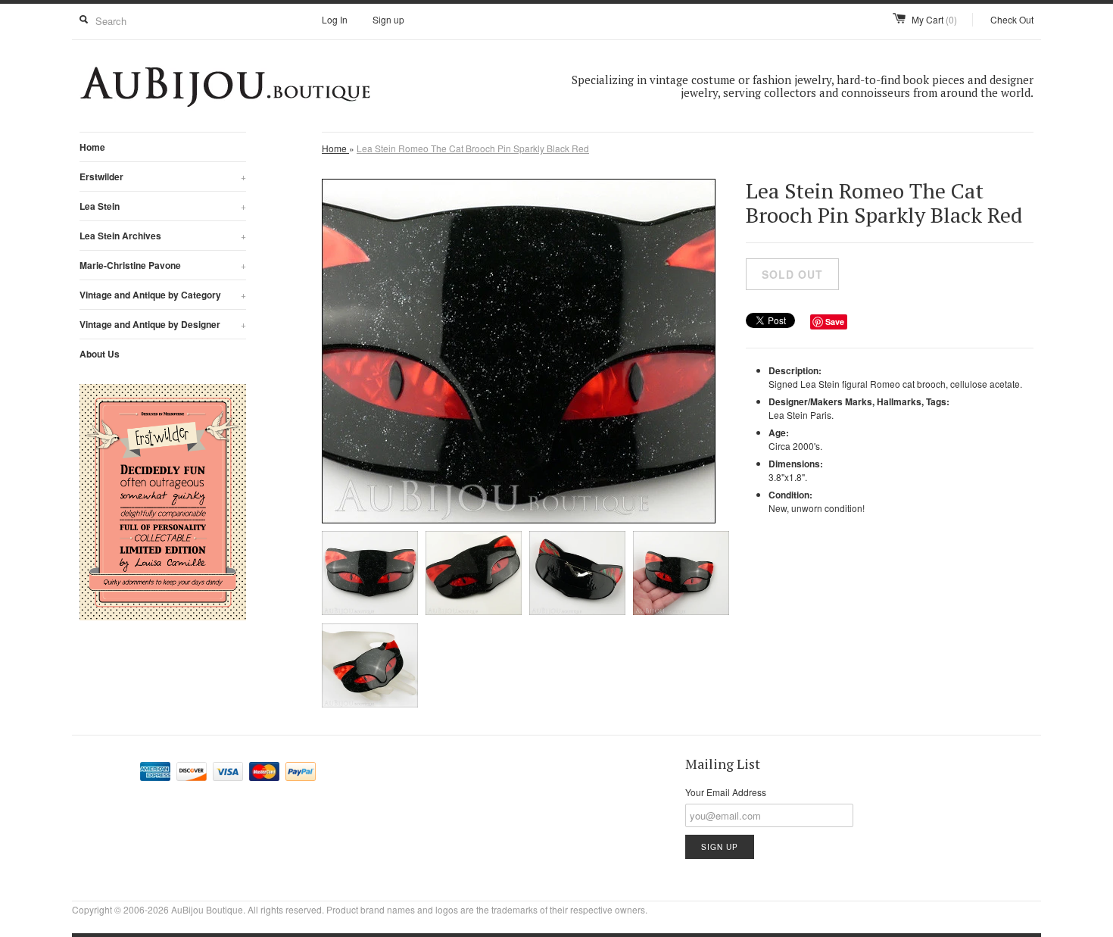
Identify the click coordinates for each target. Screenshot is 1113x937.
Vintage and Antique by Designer (163, 324)
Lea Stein (163, 206)
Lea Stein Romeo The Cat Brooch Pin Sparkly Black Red (473, 148)
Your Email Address (725, 792)
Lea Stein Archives (163, 235)
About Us (100, 354)
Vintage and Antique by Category (163, 294)
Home (92, 147)
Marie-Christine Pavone (163, 265)
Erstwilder (163, 176)
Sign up (388, 19)
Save (834, 321)
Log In (335, 19)
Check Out (1012, 19)
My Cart (934, 19)
